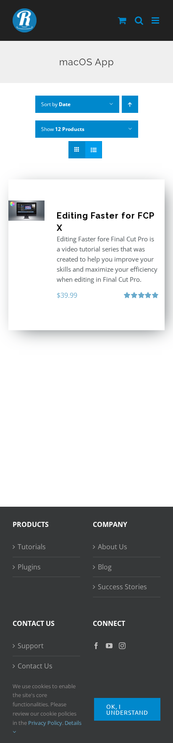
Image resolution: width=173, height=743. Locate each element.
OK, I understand (127, 709)
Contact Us (35, 666)
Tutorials (32, 546)
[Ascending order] (130, 104)
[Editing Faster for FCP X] (26, 210)
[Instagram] (122, 645)
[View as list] (93, 150)
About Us (112, 546)
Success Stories (122, 586)
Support (31, 645)
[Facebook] (96, 645)
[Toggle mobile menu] (156, 20)
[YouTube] (109, 645)
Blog (105, 567)
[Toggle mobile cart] (122, 20)
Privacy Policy (45, 723)
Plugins (29, 567)
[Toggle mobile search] (139, 20)
